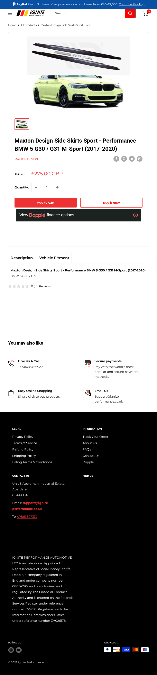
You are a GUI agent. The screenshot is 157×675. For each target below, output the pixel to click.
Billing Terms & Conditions (32, 462)
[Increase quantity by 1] (57, 187)
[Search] (130, 13)
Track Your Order (95, 437)
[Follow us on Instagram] (11, 650)
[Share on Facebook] (116, 159)
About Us (90, 443)
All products (29, 25)
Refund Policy (22, 449)
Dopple (88, 462)
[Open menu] (10, 13)
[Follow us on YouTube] (19, 650)
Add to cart (45, 202)
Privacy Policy (22, 437)
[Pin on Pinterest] (124, 159)
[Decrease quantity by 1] (35, 187)
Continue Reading (132, 4)
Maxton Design (26, 159)
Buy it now (111, 203)
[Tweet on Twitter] (132, 159)
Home (12, 25)
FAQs (87, 449)
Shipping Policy (24, 456)
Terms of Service (24, 443)
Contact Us (91, 456)
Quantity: (22, 187)
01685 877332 (27, 516)
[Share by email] (139, 159)
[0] (145, 13)
